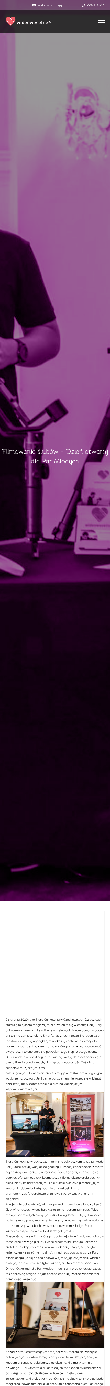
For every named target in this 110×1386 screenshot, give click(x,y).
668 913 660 (96, 5)
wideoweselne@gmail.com (56, 5)
